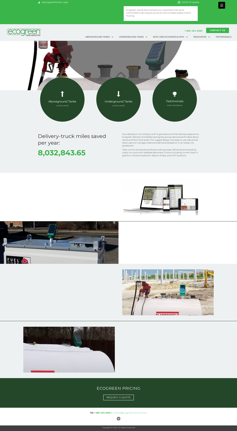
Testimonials (223, 37)
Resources (199, 37)
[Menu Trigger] (221, 5)
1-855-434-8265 (193, 31)
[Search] (236, 28)
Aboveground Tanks (97, 37)
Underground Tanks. (162, 259)
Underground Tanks (131, 37)
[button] (53, 2)
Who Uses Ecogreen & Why (168, 37)
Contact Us (217, 30)
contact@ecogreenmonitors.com (130, 413)
